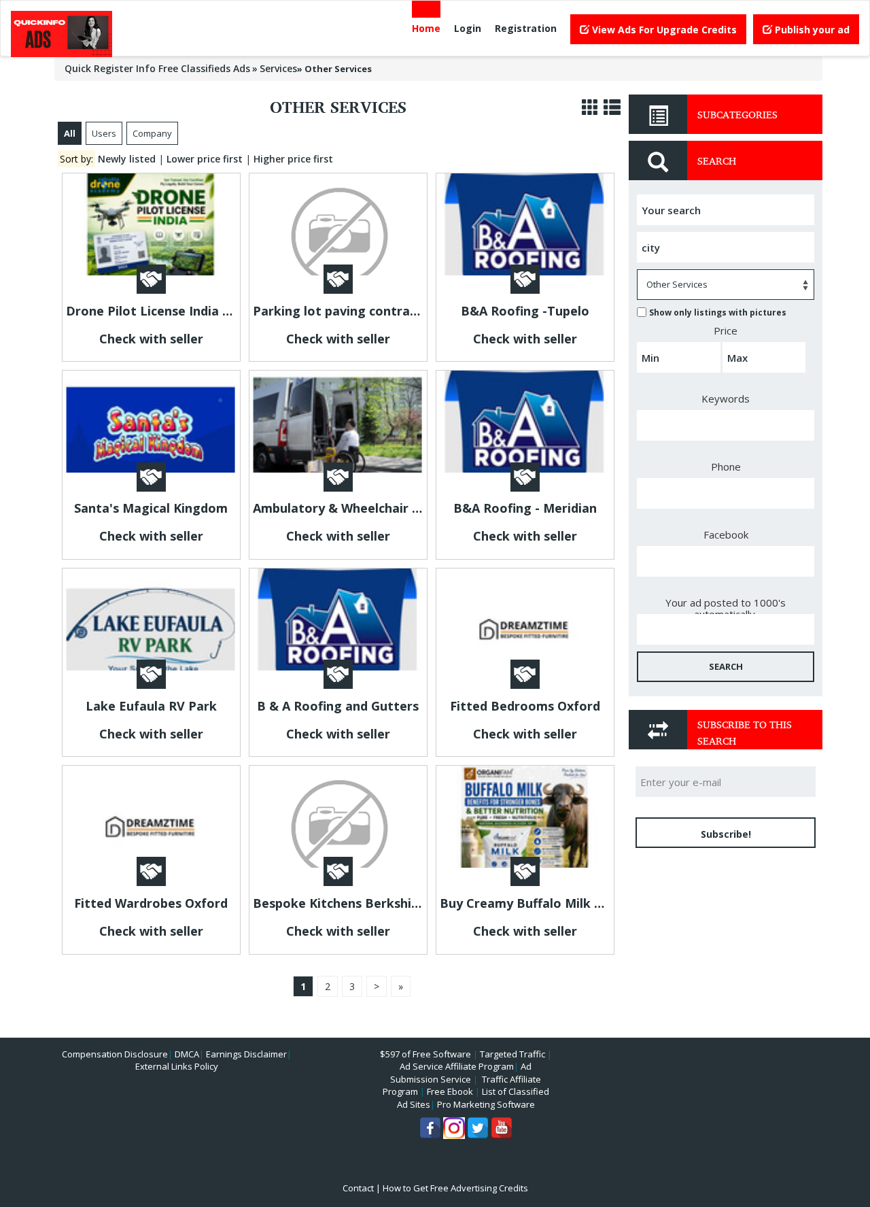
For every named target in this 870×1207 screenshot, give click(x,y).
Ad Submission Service (461, 1072)
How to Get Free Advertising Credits (455, 1188)
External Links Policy (176, 1066)
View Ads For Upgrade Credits (663, 29)
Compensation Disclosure (115, 1054)
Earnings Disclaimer (246, 1054)
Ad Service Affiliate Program (457, 1066)
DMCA (187, 1054)
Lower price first (205, 158)
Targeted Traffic (512, 1054)
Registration (526, 28)
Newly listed (127, 158)
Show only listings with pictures (717, 312)
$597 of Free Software (425, 1054)
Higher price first (293, 158)
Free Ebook (450, 1091)
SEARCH (726, 666)
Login (467, 28)
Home (426, 28)
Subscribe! (726, 834)
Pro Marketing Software (486, 1104)
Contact (358, 1188)
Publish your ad (811, 29)
